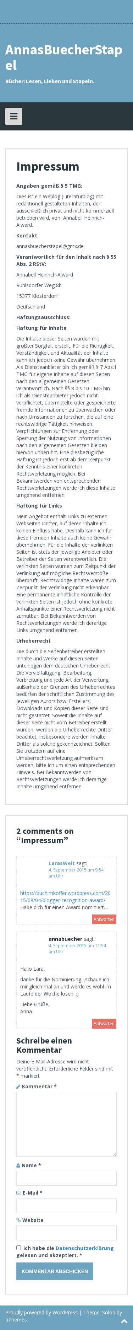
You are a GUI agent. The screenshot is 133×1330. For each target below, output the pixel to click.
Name (31, 1165)
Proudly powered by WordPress (41, 1312)
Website (33, 1220)
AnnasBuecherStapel (64, 57)
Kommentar (39, 1086)
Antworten (104, 919)
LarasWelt (62, 863)
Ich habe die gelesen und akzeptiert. (65, 1252)
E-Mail (33, 1192)
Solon (108, 1312)
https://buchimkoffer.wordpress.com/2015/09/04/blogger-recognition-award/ (65, 896)
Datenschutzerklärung (85, 1248)
